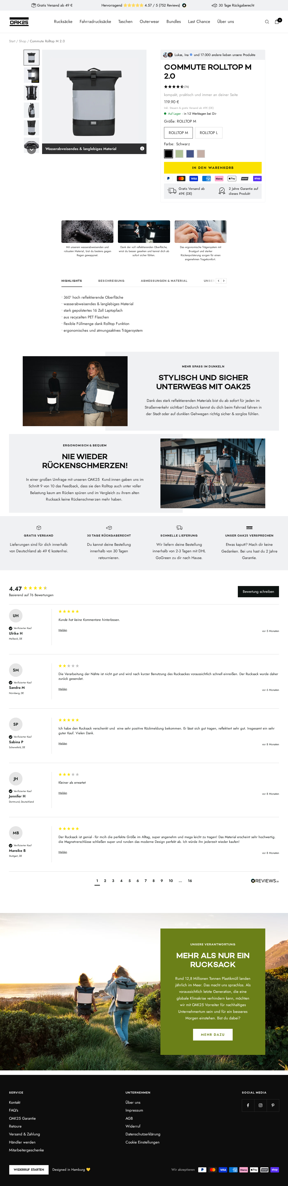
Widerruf (133, 1126)
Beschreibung (111, 281)
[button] (31, 57)
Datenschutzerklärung (143, 1134)
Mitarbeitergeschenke (26, 1150)
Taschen (125, 21)
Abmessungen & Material (164, 281)
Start (12, 41)
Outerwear (149, 21)
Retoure (15, 1126)
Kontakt (14, 1102)
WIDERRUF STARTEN (29, 1169)
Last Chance (199, 21)
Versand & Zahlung (24, 1134)
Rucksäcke (63, 21)
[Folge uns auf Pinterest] (273, 1105)
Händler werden (22, 1142)
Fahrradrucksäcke (95, 21)
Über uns (225, 21)
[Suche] (267, 22)
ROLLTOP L (209, 132)
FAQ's (13, 1110)
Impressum (134, 1110)
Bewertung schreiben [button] (258, 591)
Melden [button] (62, 630)
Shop (22, 41)
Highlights (71, 281)
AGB (129, 1118)
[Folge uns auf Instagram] (260, 1105)
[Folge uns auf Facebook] (248, 1105)
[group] (32, 589)
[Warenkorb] (276, 22)
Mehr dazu (213, 1034)
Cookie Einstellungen (143, 1142)
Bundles (173, 21)
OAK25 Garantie (22, 1118)
